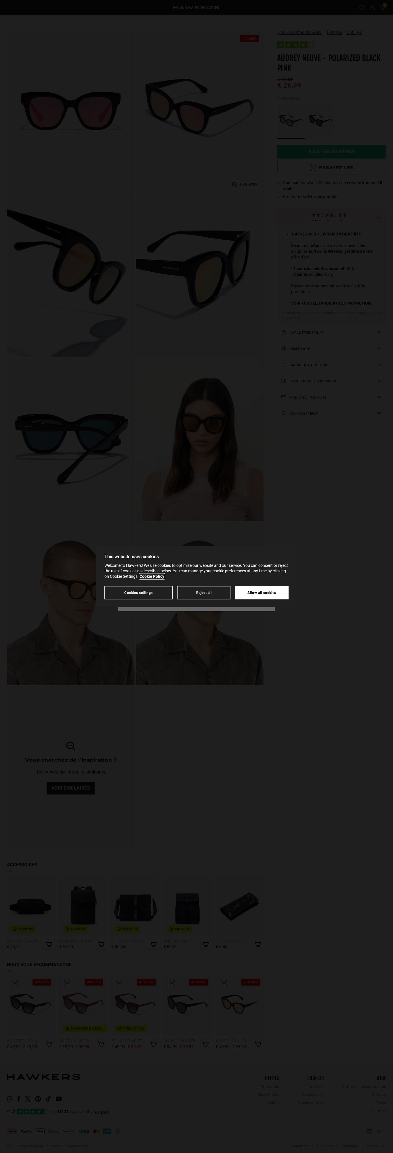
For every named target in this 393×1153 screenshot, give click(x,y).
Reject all (204, 592)
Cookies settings (138, 592)
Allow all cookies (261, 592)
